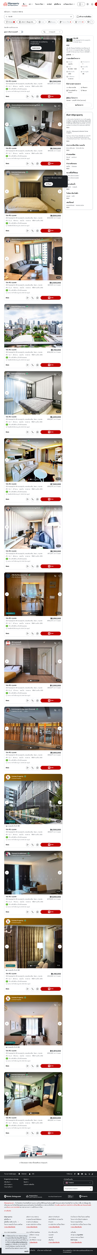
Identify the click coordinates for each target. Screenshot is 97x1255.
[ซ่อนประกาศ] (55, 38)
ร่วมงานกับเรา (8, 1187)
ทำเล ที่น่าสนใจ (53, 1232)
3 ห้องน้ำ (75, 187)
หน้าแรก (7, 12)
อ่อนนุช (68, 196)
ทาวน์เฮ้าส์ (74, 121)
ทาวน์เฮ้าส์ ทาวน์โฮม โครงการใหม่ (81, 1224)
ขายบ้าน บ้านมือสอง (32, 1222)
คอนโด (88, 119)
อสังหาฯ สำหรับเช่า (54, 1217)
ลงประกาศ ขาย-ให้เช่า (77, 1237)
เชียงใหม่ (51, 1240)
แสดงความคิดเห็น (29, 1184)
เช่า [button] (30, 4)
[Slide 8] (38, 76)
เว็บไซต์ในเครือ (68, 1179)
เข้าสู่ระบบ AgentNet (77, 1235)
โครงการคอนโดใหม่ (77, 1222)
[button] (70, 55)
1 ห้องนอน (74, 166)
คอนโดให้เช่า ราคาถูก (32, 1235)
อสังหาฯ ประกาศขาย (32, 1217)
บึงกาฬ (68, 157)
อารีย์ (73, 196)
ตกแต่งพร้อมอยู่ (70, 205)
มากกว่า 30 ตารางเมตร (72, 175)
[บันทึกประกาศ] (59, 38)
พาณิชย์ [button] (49, 4)
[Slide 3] (29, 76)
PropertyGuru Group (11, 1179)
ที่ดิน (74, 122)
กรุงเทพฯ (51, 1235)
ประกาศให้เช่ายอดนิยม (33, 1232)
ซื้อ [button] (24, 4)
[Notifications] (92, 4)
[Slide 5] (32, 76)
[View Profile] (24, 39)
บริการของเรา (8, 1184)
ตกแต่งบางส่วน (80, 205)
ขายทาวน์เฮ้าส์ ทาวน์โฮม (33, 1224)
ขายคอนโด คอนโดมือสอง (33, 1219)
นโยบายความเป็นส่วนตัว (44, 1250)
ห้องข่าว (26, 1182)
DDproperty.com (9, 1203)
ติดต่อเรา (26, 1179)
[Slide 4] (31, 76)
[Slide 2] (29, 143)
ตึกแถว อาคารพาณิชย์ (13, 1207)
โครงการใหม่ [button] (39, 4)
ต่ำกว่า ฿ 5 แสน (70, 148)
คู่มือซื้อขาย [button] (57, 4)
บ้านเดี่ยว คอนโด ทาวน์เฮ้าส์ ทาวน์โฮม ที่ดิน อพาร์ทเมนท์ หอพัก (73, 1205)
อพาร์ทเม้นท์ (81, 121)
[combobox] (39, 17)
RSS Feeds (74, 1240)
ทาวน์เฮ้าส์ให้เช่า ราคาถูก (33, 1240)
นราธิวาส (74, 157)
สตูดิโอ (68, 166)
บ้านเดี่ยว (68, 121)
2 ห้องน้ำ (68, 187)
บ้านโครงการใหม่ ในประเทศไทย (80, 1217)
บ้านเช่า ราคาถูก (31, 1237)
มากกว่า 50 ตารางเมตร (72, 178)
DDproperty (8, 1217)
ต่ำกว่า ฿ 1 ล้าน (80, 148)
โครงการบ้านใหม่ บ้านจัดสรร (79, 1219)
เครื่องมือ (73, 1232)
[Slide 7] (38, 143)
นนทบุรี (50, 1237)
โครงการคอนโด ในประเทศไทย (13, 1224)
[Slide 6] (35, 76)
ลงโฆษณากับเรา (68, 4)
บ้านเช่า (50, 1222)
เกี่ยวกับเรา (7, 1182)
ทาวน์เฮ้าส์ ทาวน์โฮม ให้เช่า (56, 1224)
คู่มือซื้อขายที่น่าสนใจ (10, 1222)
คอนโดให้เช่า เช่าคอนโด (55, 1219)
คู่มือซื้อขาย (7, 1219)
